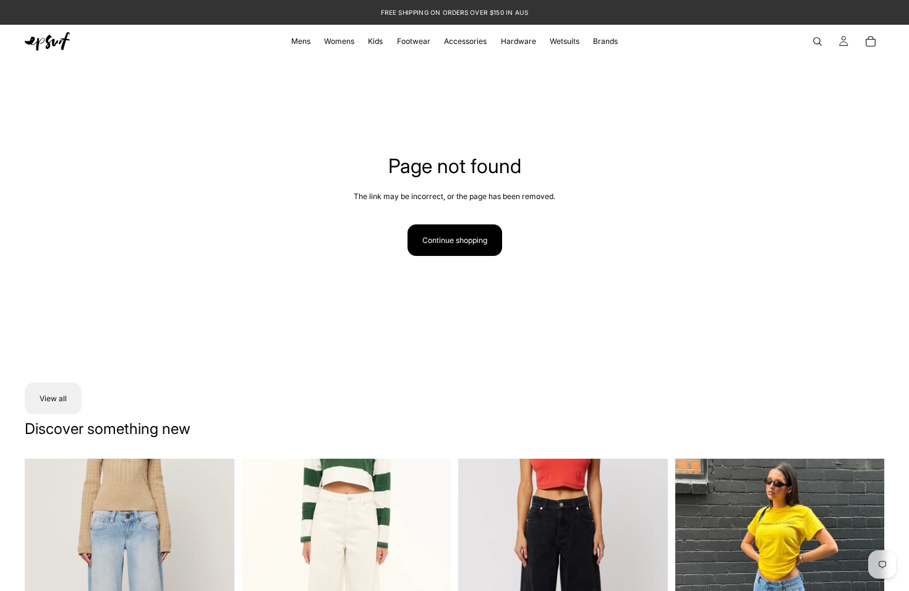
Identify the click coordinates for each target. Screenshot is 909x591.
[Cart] (870, 41)
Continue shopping (454, 240)
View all (53, 398)
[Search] (817, 41)
